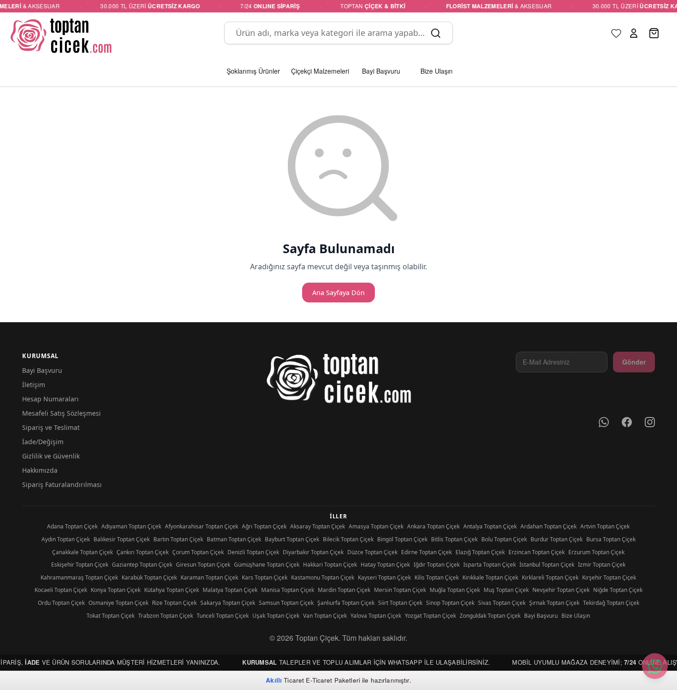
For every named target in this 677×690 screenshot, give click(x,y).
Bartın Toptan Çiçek (178, 539)
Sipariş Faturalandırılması (62, 484)
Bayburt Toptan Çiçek (292, 539)
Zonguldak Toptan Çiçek (490, 616)
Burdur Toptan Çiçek (557, 539)
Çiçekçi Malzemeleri (320, 70)
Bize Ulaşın (575, 616)
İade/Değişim (43, 441)
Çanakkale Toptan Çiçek (82, 552)
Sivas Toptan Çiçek (501, 603)
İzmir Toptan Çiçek (601, 564)
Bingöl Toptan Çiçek (402, 539)
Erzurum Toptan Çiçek (596, 552)
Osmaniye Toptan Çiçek (118, 603)
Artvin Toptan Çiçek (605, 526)
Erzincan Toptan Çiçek (536, 552)
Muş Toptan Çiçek (506, 590)
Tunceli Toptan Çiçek (223, 616)
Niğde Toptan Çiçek (617, 590)
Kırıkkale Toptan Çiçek (490, 577)
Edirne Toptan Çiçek (426, 552)
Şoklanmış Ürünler (253, 70)
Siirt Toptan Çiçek (400, 603)
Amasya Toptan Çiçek (376, 526)
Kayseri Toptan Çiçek (384, 577)
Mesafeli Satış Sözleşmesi (61, 413)
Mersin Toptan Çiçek (400, 590)
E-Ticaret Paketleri (333, 680)
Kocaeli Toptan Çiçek (61, 590)
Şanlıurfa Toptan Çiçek (345, 603)
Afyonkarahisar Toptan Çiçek (201, 526)
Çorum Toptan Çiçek (198, 552)
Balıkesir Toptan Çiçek (121, 539)
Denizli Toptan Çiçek (253, 552)
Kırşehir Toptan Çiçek (609, 577)
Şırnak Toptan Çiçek (554, 603)
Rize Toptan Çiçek (174, 603)
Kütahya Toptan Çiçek (171, 590)
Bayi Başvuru (42, 370)
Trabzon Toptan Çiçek (165, 616)
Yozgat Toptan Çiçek (430, 616)
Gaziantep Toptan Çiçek (142, 564)
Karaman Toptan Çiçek (209, 577)
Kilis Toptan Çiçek (436, 577)
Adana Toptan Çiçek (72, 526)
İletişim (33, 384)
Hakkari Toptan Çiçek (330, 564)
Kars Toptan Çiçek (264, 577)
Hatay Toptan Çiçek (385, 564)
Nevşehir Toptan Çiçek (560, 590)
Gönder (634, 361)
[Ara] (435, 33)
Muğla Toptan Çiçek (455, 590)
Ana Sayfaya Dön (338, 292)
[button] (633, 33)
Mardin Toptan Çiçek (344, 590)
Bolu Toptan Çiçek (504, 539)
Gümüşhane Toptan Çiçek (266, 564)
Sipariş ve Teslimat (51, 427)
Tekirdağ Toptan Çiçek (611, 603)
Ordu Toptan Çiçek (61, 603)
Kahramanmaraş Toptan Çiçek (79, 577)
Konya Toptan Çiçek (115, 590)
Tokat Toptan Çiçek (110, 616)
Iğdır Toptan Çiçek (437, 564)
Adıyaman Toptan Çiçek (131, 526)
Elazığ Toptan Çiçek (480, 552)
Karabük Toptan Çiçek (149, 577)
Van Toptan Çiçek (325, 616)
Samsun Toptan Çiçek (286, 603)
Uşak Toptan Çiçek (275, 616)
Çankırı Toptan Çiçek (143, 552)
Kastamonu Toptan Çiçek (322, 577)
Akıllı (274, 680)
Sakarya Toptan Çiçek (227, 603)
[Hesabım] (633, 33)
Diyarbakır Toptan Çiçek (313, 552)
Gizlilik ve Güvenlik (51, 456)
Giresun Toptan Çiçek (203, 564)
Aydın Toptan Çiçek (65, 539)
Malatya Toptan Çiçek (230, 590)
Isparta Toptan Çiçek (489, 564)
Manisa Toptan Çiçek (287, 590)
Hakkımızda (40, 470)
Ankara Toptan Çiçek (433, 526)
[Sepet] (655, 33)
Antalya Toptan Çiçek (490, 526)
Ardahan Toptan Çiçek (548, 526)
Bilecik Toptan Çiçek (348, 539)
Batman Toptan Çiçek (234, 539)
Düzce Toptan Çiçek (372, 552)
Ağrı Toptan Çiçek (264, 526)
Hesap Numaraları (50, 398)
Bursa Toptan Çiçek (611, 539)
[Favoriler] (616, 33)
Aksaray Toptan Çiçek (317, 526)
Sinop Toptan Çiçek (450, 603)
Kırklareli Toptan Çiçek (550, 577)
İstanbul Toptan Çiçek (546, 564)
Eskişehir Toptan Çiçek (79, 564)
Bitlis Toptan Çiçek (454, 539)
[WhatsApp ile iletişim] (655, 666)
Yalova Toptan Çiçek (375, 616)
